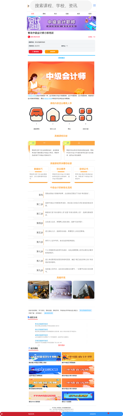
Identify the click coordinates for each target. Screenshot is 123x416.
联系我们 (59, 407)
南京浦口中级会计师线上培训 (37, 362)
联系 (90, 13)
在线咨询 (52, 51)
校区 (78, 13)
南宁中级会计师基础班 (68, 362)
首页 (32, 13)
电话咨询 (31, 414)
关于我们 (54, 407)
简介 (55, 13)
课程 (44, 13)
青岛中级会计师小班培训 (69, 375)
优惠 (67, 13)
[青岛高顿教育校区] (28, 6)
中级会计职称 (32, 95)
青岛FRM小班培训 (34, 401)
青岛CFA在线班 (66, 401)
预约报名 (36, 51)
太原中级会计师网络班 (35, 375)
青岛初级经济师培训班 (35, 388)
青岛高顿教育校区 (40, 42)
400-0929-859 (48, 313)
